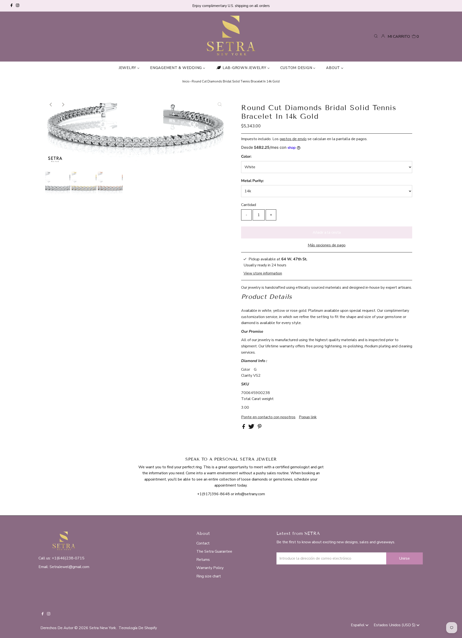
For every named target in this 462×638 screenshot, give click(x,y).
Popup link (308, 417)
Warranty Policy (210, 567)
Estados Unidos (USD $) (395, 625)
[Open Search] (376, 36)
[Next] (63, 104)
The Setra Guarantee (214, 551)
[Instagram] (17, 6)
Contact (203, 543)
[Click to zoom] (219, 104)
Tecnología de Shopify (138, 628)
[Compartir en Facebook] (244, 427)
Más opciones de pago (327, 245)
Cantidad (248, 204)
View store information (263, 273)
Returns (203, 559)
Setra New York (102, 628)
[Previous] (51, 104)
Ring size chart (208, 576)
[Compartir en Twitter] (251, 427)
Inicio (186, 81)
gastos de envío (293, 139)
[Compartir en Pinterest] (260, 427)
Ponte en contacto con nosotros (268, 417)
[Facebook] (11, 6)
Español (358, 625)
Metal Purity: (252, 180)
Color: (246, 156)
